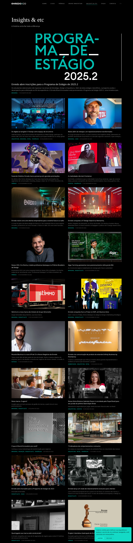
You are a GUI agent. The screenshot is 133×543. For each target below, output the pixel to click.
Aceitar (100, 538)
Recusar (109, 538)
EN (121, 3)
